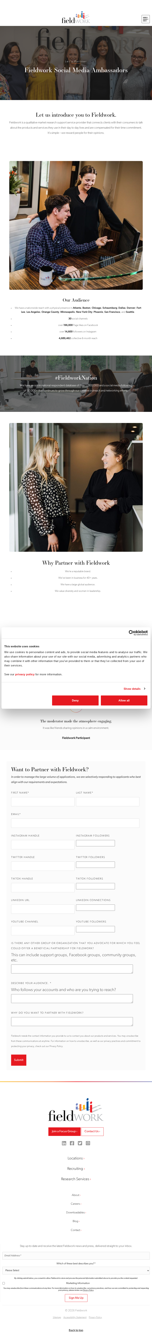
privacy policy (24, 674)
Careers (75, 1203)
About (75, 1195)
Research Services (75, 1179)
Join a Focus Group (64, 1131)
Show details (132, 688)
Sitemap (57, 1317)
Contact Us (92, 1131)
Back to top (76, 1330)
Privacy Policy (88, 1290)
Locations (75, 1158)
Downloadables (75, 1212)
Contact (75, 1230)
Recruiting (75, 1169)
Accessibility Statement (75, 1317)
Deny (75, 700)
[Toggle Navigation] (146, 19)
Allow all (124, 700)
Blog (75, 1221)
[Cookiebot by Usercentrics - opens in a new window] (131, 632)
